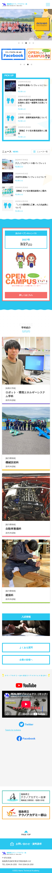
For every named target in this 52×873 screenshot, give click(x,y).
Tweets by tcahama (13, 730)
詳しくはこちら (26, 295)
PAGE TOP (26, 835)
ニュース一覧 (42, 152)
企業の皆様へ (26, 660)
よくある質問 (26, 647)
